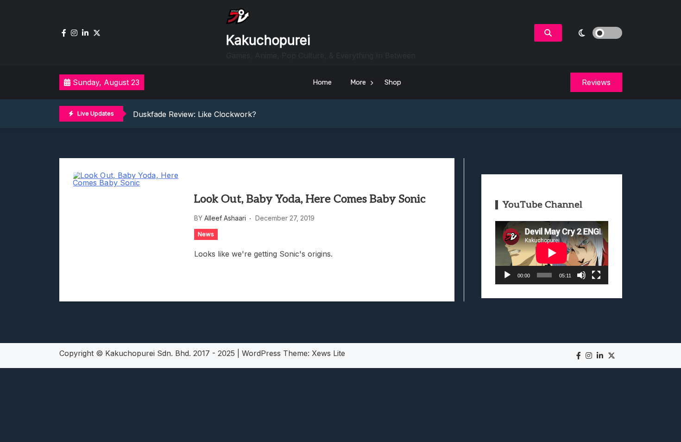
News (206, 234)
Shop (393, 82)
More (358, 82)
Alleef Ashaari (225, 218)
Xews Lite (328, 353)
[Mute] (581, 275)
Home (322, 82)
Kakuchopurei (268, 40)
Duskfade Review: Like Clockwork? (194, 114)
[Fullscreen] (596, 275)
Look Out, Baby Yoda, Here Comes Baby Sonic (310, 199)
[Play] (507, 275)
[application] (551, 252)
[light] (594, 32)
